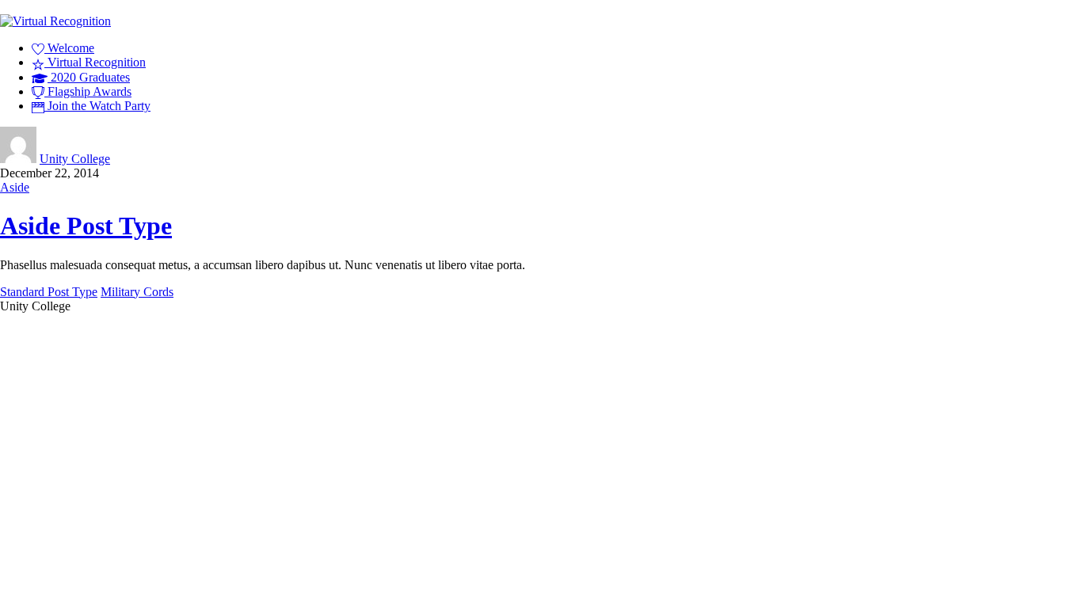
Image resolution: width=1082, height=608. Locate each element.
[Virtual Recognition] (55, 21)
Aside (14, 187)
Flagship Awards (87, 91)
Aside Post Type (86, 225)
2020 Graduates (89, 77)
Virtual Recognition (95, 62)
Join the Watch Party (97, 105)
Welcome (69, 48)
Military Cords (137, 291)
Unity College (75, 158)
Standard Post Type (48, 291)
